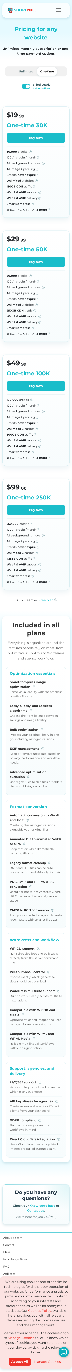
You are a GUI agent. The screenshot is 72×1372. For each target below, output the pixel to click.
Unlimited (26, 71)
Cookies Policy (39, 1311)
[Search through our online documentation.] (64, 1352)
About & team (13, 1238)
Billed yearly (41, 86)
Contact (8, 1245)
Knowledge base (42, 1206)
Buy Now (36, 138)
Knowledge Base (15, 1259)
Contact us (35, 1210)
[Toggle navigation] (58, 10)
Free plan (46, 600)
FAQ (6, 1266)
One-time (47, 71)
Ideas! (7, 1252)
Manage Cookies (21, 1338)
